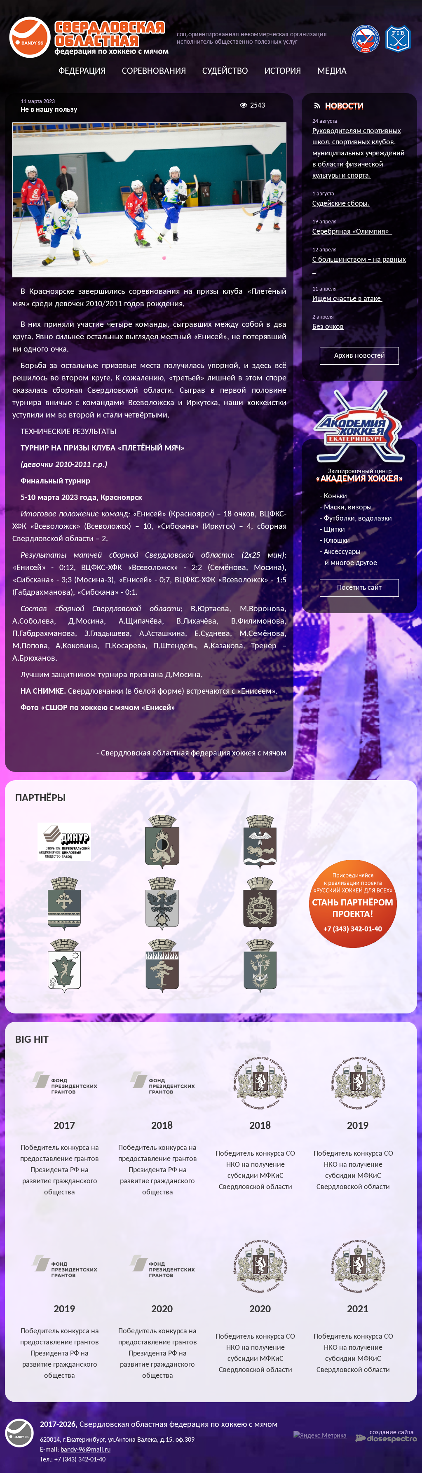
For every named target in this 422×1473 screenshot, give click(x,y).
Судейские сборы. (341, 204)
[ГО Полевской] (64, 991)
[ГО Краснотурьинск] (260, 867)
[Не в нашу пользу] (149, 199)
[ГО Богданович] (64, 929)
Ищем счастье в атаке (347, 299)
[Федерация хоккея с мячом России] (365, 51)
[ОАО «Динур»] (64, 867)
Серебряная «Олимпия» (352, 232)
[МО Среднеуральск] (162, 991)
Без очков (328, 327)
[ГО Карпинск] (162, 929)
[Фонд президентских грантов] (64, 1094)
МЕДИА (332, 71)
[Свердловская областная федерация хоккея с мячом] (19, 1446)
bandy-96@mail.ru (85, 1450)
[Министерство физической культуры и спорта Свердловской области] (260, 1108)
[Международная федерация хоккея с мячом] (398, 51)
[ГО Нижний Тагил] (260, 929)
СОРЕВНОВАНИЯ (154, 71)
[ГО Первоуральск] (162, 867)
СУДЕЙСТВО (225, 71)
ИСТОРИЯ (283, 71)
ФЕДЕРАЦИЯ (82, 71)
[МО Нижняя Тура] (260, 991)
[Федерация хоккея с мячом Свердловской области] (89, 56)
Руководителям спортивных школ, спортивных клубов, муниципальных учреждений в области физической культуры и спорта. (358, 153)
